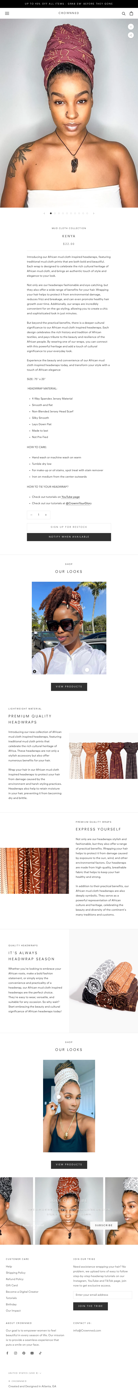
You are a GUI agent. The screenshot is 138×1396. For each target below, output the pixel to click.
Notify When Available (69, 537)
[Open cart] (131, 13)
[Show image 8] (79, 213)
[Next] (93, 213)
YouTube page (70, 497)
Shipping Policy (16, 1272)
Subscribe (104, 1225)
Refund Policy (15, 1279)
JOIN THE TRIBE (90, 1306)
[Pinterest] (23, 1353)
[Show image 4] (63, 213)
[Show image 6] (71, 213)
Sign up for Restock (69, 527)
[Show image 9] (83, 213)
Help (9, 1266)
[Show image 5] (67, 213)
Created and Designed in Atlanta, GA (32, 1386)
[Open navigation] (7, 13)
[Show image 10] (87, 213)
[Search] (124, 13)
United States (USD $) (23, 1373)
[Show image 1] (51, 213)
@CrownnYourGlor (78, 503)
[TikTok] (40, 1353)
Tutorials (11, 1298)
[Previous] (44, 213)
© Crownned (17, 1381)
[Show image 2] (55, 213)
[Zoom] (131, 27)
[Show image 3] (59, 213)
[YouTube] (32, 1353)
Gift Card (12, 1285)
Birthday (11, 1304)
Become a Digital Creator (22, 1292)
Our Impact (13, 1310)
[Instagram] (15, 1353)
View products (69, 687)
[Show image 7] (75, 213)
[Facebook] (7, 1353)
